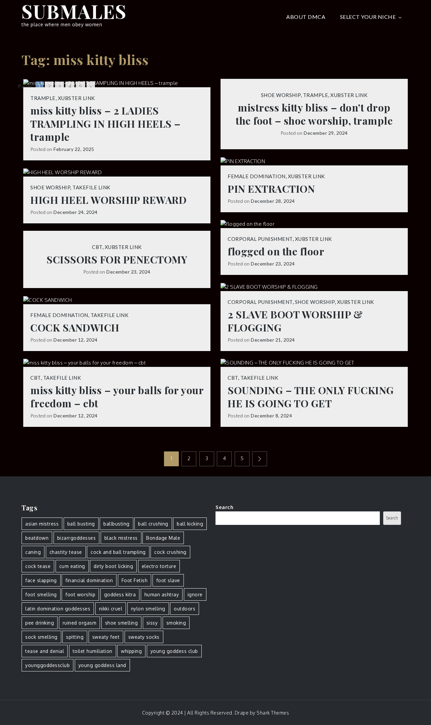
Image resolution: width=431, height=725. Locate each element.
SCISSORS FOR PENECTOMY (116, 259)
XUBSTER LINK (76, 98)
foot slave (168, 580)
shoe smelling (121, 623)
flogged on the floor (276, 251)
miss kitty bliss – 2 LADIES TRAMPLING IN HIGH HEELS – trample (105, 124)
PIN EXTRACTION (271, 188)
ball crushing (153, 524)
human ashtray (161, 594)
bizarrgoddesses (76, 538)
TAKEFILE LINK (91, 187)
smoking (176, 623)
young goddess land (102, 665)
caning (33, 552)
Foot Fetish (135, 580)
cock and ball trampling (118, 552)
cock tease (38, 566)
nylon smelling (148, 608)
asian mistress (42, 524)
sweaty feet (106, 637)
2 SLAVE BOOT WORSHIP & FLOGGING (295, 321)
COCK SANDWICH (75, 327)
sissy (152, 623)
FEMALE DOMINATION (257, 176)
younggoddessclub (47, 665)
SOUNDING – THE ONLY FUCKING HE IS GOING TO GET (311, 397)
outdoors (184, 608)
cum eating (72, 566)
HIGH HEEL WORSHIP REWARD (108, 200)
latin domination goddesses (57, 608)
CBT (97, 247)
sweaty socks (144, 637)
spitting (75, 637)
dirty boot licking (113, 566)
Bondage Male (163, 538)
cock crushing (170, 552)
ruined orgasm (80, 623)
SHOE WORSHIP (281, 95)
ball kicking (190, 524)
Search (224, 507)
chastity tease (65, 552)
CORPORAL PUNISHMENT (260, 239)
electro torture (159, 566)
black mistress (121, 538)
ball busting (81, 524)
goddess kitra (120, 594)
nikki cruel (111, 608)
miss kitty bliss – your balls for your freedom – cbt (116, 397)
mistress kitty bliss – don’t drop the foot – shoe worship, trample (314, 114)
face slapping (41, 580)
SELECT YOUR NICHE (368, 16)
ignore (195, 594)
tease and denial (44, 651)
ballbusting (116, 524)
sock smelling (41, 637)
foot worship (80, 594)
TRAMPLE (43, 98)
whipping (131, 651)
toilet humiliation (92, 651)
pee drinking (39, 623)
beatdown (36, 538)
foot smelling (41, 594)
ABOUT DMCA (305, 16)
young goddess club (174, 651)
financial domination (89, 580)
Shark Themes (273, 713)
